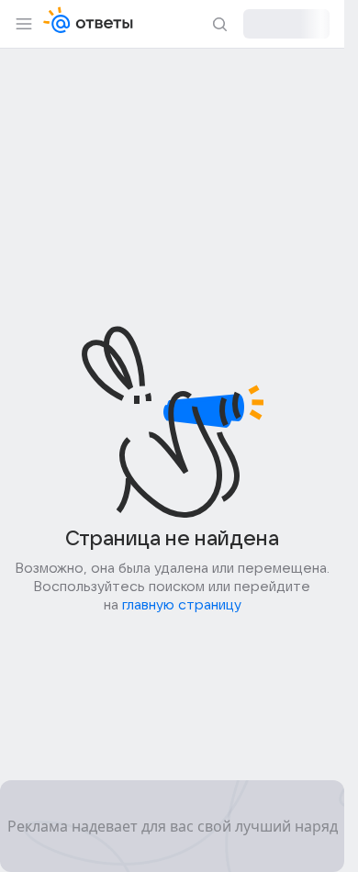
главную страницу (181, 605)
